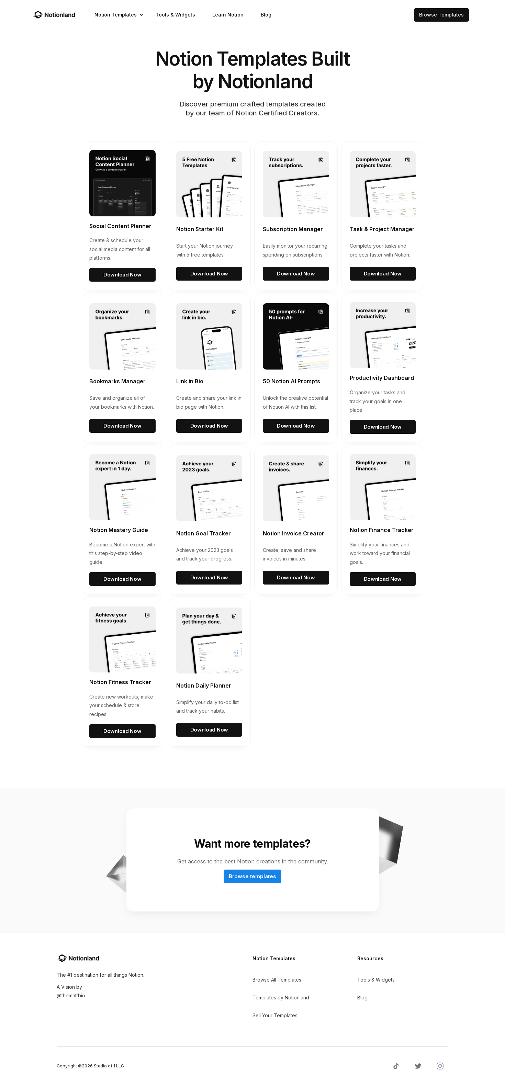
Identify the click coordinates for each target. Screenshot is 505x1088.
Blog (266, 15)
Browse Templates (441, 15)
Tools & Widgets (175, 15)
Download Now (122, 274)
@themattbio (71, 995)
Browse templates (252, 876)
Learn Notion (228, 15)
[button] (116, 15)
